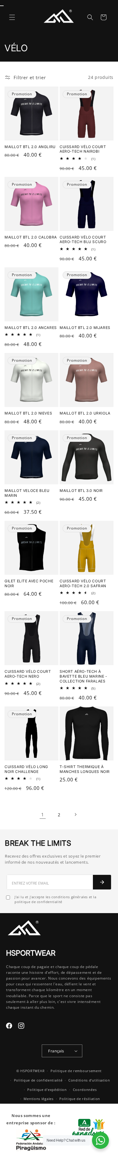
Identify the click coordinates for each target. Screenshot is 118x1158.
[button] (12, 17)
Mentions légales (38, 1098)
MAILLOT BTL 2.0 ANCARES (31, 327)
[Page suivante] (75, 814)
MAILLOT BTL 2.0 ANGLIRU (30, 146)
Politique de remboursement (76, 1070)
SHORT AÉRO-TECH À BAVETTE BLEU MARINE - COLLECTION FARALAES (83, 676)
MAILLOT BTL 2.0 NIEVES (28, 413)
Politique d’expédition (47, 1089)
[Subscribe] (102, 882)
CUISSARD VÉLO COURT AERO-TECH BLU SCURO (83, 239)
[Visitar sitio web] (87, 1131)
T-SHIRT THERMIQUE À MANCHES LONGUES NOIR (85, 769)
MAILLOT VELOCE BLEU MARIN (27, 493)
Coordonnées (85, 1089)
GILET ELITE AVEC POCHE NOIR (29, 583)
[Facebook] (9, 1025)
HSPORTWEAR (32, 1070)
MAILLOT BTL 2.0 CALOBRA (31, 237)
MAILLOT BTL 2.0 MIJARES (85, 327)
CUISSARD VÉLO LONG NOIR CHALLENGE (26, 769)
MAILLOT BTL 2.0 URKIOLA (85, 413)
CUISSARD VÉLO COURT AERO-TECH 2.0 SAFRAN (83, 583)
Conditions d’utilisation (89, 1080)
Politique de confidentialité (38, 1080)
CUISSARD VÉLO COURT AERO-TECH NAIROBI (83, 149)
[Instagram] (21, 1025)
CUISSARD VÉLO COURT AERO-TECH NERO (28, 674)
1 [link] (42, 814)
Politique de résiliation (79, 1098)
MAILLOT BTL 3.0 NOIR (81, 490)
